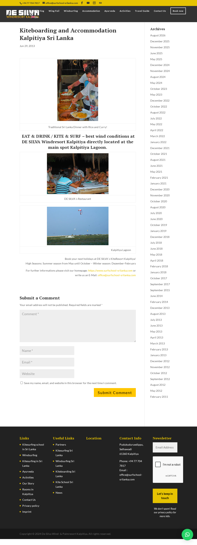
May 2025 (156, 59)
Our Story (28, 483)
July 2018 (156, 242)
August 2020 (157, 207)
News (59, 492)
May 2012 (156, 390)
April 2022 (156, 130)
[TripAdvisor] (100, 3)
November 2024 (160, 70)
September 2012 (160, 379)
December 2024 (159, 65)
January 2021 (158, 183)
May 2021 (156, 171)
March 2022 (157, 136)
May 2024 (156, 82)
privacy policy (165, 512)
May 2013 (156, 331)
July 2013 (156, 319)
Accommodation (91, 11)
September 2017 (160, 284)
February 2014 (159, 301)
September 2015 (160, 290)
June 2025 (156, 53)
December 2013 (159, 307)
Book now (178, 11)
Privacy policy (30, 505)
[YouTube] (88, 3)
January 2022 (158, 142)
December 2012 (159, 361)
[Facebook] (82, 3)
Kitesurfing (37, 11)
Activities (125, 11)
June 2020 (156, 219)
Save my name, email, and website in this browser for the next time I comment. (70, 383)
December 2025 (159, 41)
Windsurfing (71, 11)
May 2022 (156, 124)
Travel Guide (142, 11)
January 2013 (158, 355)
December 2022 (159, 100)
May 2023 (156, 94)
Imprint (26, 511)
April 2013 (156, 337)
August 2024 (157, 76)
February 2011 (159, 396)
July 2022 (156, 118)
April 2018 (156, 260)
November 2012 (160, 367)
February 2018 (159, 266)
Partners (61, 444)
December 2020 (159, 189)
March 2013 (157, 343)
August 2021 (157, 159)
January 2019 (158, 230)
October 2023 (158, 88)
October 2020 (158, 201)
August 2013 (157, 313)
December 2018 (159, 236)
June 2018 (156, 248)
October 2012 (158, 373)
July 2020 (156, 213)
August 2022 (157, 112)
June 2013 (156, 325)
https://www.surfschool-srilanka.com (110, 270)
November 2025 (160, 47)
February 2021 (159, 177)
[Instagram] (94, 3)
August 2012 (157, 384)
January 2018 (158, 272)
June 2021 (156, 165)
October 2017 (158, 278)
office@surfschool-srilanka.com (117, 275)
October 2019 (158, 225)
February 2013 (159, 349)
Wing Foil (54, 11)
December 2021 (159, 148)
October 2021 (158, 153)
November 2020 (160, 195)
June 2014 (156, 296)
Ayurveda (109, 11)
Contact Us (160, 11)
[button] (187, 534)
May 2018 (156, 254)
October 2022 (158, 106)
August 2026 (157, 35)
